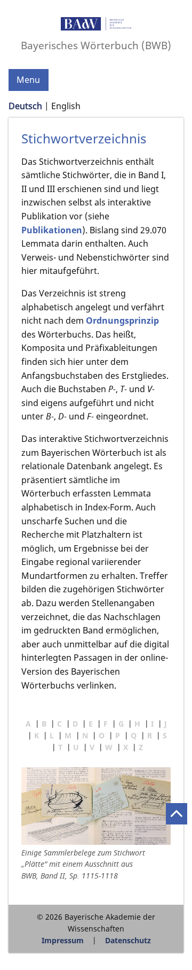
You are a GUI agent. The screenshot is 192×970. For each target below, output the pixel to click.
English (66, 106)
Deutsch (25, 106)
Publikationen (51, 230)
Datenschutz (128, 940)
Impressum (63, 940)
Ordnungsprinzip (122, 320)
